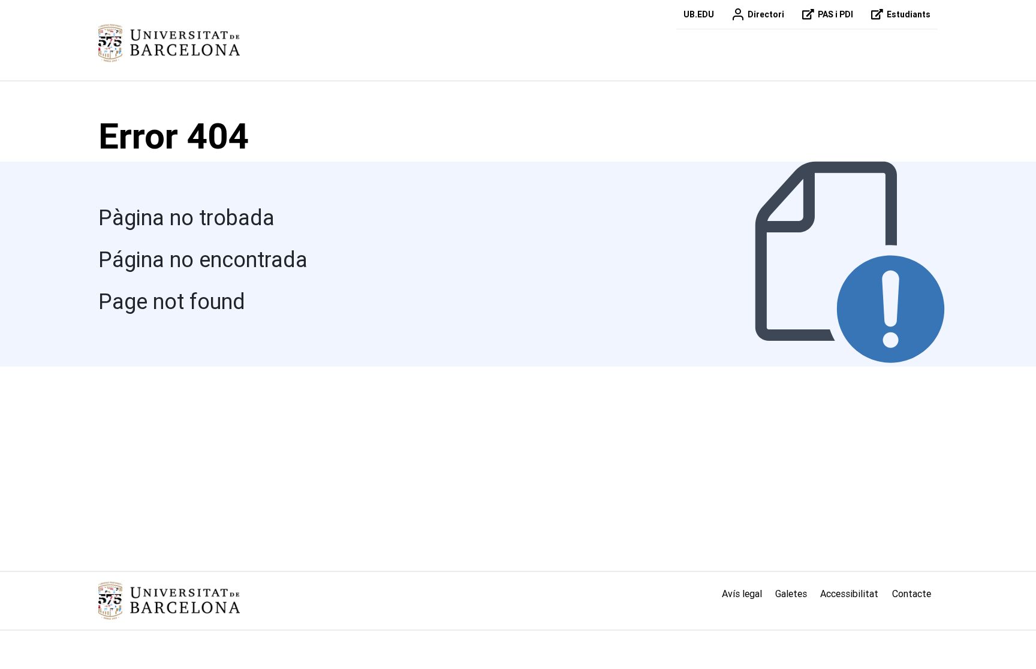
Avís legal (742, 594)
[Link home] (169, 601)
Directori (766, 14)
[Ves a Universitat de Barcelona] (169, 43)
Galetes (791, 594)
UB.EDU (698, 14)
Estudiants (908, 14)
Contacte (911, 594)
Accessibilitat (849, 594)
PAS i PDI (835, 14)
